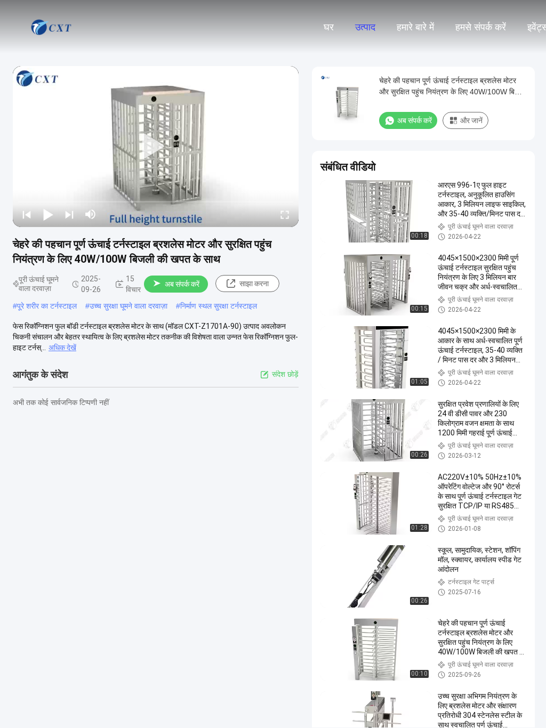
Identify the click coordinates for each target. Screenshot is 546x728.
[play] (155, 146)
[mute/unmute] (90, 214)
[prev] (26, 214)
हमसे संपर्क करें (480, 27)
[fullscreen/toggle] (284, 214)
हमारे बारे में (415, 27)
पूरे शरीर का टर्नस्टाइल (47, 306)
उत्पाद (365, 27)
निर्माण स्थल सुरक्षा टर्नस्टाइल (218, 306)
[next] (69, 214)
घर (329, 27)
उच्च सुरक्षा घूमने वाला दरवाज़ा (128, 306)
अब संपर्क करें (182, 284)
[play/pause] (48, 214)
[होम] (52, 26)
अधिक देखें (62, 347)
